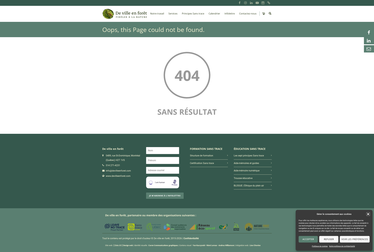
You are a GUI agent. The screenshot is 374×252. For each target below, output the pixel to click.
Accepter (308, 239)
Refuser (329, 239)
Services (173, 13)
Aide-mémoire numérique (246, 170)
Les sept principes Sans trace (249, 155)
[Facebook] (240, 3)
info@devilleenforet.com (118, 170)
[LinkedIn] (251, 3)
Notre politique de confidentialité (342, 246)
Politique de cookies (320, 246)
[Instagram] (245, 3)
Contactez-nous (248, 13)
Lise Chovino (255, 245)
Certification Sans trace (202, 163)
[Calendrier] (263, 3)
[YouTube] (257, 3)
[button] (368, 214)
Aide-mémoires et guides (246, 163)
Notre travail (157, 13)
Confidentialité (191, 238)
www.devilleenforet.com (118, 176)
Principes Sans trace (193, 13)
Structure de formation (201, 155)
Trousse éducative (243, 178)
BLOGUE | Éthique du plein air (249, 185)
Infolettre (230, 13)
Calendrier (214, 13)
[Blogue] (269, 3)
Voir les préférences (354, 239)
